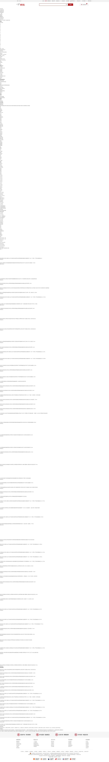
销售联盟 (58, 751)
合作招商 (35, 751)
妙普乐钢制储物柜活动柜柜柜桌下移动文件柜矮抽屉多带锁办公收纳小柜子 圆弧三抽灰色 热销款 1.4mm (17, 634)
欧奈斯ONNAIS (2, 49)
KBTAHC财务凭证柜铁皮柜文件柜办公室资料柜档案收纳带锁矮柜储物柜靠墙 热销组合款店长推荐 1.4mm (17, 385)
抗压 (1, 232)
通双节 (1, 234)
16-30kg (1, 220)
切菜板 (17, 731)
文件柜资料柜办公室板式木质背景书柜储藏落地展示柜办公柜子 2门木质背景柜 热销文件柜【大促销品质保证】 (18, 278)
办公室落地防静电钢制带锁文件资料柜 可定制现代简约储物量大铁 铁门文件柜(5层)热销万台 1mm (16, 434)
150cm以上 (2, 243)
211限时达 (35, 742)
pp (0, 107)
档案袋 (1, 89)
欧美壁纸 (11, 731)
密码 (1, 168)
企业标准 (1, 200)
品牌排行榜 (2, 11)
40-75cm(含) (2, 244)
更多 (1, 64)
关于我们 (22, 751)
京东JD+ (87, 747)
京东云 (59, 756)
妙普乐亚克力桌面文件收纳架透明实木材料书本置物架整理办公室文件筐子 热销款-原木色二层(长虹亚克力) (18, 328)
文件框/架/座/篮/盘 (3, 81)
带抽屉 (1, 229)
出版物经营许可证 (47, 754)
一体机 (1, 13)
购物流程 (17, 741)
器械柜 (1, 143)
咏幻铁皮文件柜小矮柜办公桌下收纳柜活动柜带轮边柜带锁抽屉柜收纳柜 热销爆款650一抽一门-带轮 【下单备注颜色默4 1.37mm (21, 516)
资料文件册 (40, 727)
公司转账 (52, 746)
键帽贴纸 (1, 16)
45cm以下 (1, 193)
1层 (0, 225)
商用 (1, 115)
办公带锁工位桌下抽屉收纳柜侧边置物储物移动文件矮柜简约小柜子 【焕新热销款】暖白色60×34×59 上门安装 (18, 303)
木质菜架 (5, 731)
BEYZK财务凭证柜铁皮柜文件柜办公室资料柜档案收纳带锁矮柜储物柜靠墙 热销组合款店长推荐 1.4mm (17, 347)
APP (1, 171)
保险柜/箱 (1, 103)
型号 (1, 731)
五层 (1, 128)
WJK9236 (26, 727)
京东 (24, 5)
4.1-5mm (1, 204)
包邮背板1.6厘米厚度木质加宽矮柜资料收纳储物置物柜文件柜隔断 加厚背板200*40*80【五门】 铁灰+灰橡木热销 (19, 652)
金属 (1, 135)
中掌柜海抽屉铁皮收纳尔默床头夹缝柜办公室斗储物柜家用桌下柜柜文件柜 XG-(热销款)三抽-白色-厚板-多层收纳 (19, 487)
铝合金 (1, 153)
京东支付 (55, 756)
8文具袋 (53, 727)
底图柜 (1, 136)
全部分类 (1, 8)
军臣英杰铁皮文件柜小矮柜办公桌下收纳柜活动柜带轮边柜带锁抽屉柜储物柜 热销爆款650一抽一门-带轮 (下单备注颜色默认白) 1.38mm (23, 358)
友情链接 (53, 751)
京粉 (40, 731)
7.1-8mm (1, 203)
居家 (1, 119)
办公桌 (1, 73)
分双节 (1, 235)
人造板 (1, 151)
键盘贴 (1, 15)
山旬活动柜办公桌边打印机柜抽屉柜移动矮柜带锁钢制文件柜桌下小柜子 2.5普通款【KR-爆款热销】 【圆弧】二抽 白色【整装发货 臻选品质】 (24, 413)
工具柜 (1, 74)
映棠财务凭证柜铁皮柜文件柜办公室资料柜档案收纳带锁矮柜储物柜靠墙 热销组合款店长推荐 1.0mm (17, 491)
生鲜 (29, 731)
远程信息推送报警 (3, 210)
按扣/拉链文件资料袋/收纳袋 (4, 85)
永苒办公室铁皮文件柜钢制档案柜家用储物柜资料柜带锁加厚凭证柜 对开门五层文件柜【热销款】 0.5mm (17, 262)
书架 (1, 95)
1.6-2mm (1, 213)
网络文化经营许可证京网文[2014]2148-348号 (58, 754)
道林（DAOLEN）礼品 (47, 727)
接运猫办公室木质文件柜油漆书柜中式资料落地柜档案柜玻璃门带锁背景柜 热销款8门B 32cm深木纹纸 (17, 539)
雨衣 (48, 731)
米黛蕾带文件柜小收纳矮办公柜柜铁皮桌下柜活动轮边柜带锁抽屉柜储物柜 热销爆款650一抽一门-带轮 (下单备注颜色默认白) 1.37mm (22, 707)
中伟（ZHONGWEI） (3, 52)
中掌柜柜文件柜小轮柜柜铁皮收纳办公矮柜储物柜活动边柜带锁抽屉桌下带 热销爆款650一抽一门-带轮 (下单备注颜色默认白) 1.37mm (22, 561)
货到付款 (52, 741)
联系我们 (26, 751)
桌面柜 (1, 142)
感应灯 (3, 731)
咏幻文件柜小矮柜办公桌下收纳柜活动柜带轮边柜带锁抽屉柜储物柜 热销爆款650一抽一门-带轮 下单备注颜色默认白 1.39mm (21, 556)
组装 (1, 233)
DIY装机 (87, 742)
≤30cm (1, 241)
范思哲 (8, 731)
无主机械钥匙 (2, 217)
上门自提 (35, 741)
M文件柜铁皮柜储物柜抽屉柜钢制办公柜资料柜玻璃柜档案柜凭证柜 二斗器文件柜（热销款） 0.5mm (17, 523)
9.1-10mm (1, 202)
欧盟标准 (1, 201)
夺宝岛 (87, 741)
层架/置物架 (2, 96)
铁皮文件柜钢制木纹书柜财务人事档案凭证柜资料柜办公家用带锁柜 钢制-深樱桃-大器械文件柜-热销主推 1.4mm (19, 594)
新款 (31, 731)
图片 (46, 731)
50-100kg (1, 218)
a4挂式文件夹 (2, 727)
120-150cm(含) (2, 242)
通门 (1, 236)
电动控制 (1, 224)
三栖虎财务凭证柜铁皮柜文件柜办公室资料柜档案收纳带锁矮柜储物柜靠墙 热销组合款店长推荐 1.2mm (17, 308)
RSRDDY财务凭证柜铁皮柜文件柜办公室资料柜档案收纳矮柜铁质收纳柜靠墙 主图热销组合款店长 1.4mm (18, 408)
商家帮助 (40, 751)
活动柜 (1, 69)
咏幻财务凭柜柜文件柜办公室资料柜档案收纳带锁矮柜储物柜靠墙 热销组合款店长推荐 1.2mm (15, 283)
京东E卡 (87, 745)
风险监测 (67, 751)
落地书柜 (1, 126)
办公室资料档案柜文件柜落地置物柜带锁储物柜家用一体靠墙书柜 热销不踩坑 (13, 381)
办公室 (1, 123)
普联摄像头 (2, 12)
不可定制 (1, 167)
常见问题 (17, 745)
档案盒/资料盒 (2, 90)
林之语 (1, 53)
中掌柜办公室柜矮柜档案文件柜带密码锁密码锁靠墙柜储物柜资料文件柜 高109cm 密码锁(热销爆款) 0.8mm (18, 422)
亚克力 (1, 187)
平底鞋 (36, 731)
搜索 (71, 4)
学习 (1, 121)
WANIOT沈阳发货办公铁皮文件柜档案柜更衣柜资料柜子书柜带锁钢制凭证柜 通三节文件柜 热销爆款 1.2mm (18, 365)
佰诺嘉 (1, 62)
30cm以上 (1, 240)
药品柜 (1, 77)
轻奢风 (1, 134)
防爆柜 (1, 145)
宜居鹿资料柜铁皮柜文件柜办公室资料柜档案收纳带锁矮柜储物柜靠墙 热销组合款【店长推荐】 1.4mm (17, 628)
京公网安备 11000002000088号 (36, 753)
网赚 (34, 731)
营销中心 (44, 751)
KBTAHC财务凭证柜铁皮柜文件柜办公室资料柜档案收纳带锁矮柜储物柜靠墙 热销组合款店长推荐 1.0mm (17, 404)
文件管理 (3, 20)
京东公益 (76, 751)
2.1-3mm (1, 212)
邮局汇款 (52, 745)
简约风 (1, 131)
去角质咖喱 (20, 731)
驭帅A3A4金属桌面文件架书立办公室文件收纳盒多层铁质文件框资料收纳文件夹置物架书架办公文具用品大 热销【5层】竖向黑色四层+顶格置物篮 (24, 287)
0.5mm (1, 177)
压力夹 (1, 86)
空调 (32, 731)
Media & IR (86, 751)
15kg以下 (1, 221)
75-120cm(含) (2, 245)
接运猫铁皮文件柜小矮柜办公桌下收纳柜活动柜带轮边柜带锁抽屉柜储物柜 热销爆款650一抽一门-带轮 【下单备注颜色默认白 (21, 258)
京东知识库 (2, 9)
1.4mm (1, 185)
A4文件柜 (1, 139)
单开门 (1, 196)
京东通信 (87, 746)
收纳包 (1, 14)
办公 (1, 113)
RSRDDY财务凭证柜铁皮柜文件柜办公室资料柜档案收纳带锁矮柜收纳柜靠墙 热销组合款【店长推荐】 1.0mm (18, 399)
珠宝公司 (1, 112)
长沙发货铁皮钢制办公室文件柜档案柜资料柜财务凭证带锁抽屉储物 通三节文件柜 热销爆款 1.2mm (16, 482)
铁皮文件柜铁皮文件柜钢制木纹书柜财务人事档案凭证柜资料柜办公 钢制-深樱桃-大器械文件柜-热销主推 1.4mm (19, 464)
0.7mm (1, 179)
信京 (1, 57)
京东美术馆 (2, 17)
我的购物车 (84, 4)
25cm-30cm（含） (3, 238)
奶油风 (1, 129)
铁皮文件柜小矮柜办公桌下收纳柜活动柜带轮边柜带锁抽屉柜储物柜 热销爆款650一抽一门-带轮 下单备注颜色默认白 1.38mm (21, 544)
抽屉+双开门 (2, 197)
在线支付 (52, 742)
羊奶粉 (14, 731)
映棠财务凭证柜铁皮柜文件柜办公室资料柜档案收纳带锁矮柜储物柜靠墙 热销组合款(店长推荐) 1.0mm (17, 390)
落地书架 (1, 138)
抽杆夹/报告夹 (2, 88)
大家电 (17, 746)
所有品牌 (1, 22)
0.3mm (1, 175)
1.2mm (1, 184)
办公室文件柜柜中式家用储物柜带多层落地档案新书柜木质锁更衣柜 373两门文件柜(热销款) (15, 478)
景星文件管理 (8, 727)
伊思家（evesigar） (3, 54)
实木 (1, 148)
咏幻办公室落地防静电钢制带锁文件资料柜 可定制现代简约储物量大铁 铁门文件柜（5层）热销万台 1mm (17, 341)
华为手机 (50, 731)
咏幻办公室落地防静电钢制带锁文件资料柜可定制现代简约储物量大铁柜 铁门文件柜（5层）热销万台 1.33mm (18, 292)
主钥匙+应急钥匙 (3, 208)
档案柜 (1, 144)
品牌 (42, 731)
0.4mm (1, 176)
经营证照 (68, 755)
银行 (1, 114)
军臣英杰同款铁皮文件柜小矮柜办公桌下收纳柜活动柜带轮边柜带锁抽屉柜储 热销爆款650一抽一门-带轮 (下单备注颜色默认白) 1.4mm (22, 351)
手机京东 (49, 751)
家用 (1, 118)
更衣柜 (1, 71)
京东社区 (62, 751)
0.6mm (1, 178)
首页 (1, 20)
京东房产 (54, 731)
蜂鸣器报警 (2, 211)
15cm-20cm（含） (3, 237)
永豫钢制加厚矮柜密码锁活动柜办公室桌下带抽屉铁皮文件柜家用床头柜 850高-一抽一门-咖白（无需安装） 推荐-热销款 (20, 696)
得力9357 (36, 727)
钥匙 (1, 169)
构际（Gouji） (2, 55)
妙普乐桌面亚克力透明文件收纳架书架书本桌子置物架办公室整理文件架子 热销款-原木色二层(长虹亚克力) (18, 318)
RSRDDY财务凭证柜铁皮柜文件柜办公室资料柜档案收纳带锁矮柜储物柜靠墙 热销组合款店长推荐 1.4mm (18, 581)
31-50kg (1, 219)
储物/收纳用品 (2, 97)
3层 (0, 226)
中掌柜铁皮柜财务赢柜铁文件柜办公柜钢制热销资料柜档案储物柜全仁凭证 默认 (13, 496)
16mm (1, 186)
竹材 (1, 154)
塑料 (1, 111)
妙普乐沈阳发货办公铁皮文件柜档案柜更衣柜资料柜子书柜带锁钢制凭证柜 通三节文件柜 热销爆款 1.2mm (17, 376)
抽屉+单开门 (2, 199)
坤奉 (1, 61)
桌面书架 (1, 137)
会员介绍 (17, 742)
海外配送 (35, 746)
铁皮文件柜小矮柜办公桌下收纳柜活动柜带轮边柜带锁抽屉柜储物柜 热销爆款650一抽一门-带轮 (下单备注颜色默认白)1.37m (21, 609)
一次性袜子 (26, 731)
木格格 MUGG (2, 58)
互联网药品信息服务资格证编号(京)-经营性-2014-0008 (59, 753)
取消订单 (69, 746)
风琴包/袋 (1, 87)
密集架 (1, 70)
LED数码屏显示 (2, 205)
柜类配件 (1, 101)
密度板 (1, 110)
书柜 (1, 99)
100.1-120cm (2, 195)
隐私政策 (71, 751)
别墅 (1, 122)
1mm (1, 183)
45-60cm (1, 194)
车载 (1, 120)
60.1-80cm (2, 192)
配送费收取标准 (36, 745)
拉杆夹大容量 (31, 727)
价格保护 (69, 742)
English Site (81, 751)
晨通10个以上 (17, 727)
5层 (0, 227)
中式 (1, 130)
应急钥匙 (1, 209)
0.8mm (1, 180)
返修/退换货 (70, 745)
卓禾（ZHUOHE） (3, 60)
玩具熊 (23, 731)
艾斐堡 (1, 56)
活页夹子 (12, 727)
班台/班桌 (1, 72)
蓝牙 (1, 172)
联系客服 (17, 747)
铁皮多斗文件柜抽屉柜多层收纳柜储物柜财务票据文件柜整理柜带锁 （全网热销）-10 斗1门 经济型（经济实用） (19, 576)
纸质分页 (22, 727)
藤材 (1, 147)
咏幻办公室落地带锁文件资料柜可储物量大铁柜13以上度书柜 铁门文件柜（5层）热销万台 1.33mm (16, 565)
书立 (1, 82)
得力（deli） (2, 48)
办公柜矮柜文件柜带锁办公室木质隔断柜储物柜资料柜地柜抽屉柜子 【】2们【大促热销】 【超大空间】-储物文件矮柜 (20, 507)
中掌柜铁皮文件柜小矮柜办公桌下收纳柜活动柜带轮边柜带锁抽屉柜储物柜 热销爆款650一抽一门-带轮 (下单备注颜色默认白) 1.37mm (22, 552)
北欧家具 (44, 731)
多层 (1, 127)
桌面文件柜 (2, 80)
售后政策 (69, 741)
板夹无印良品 (58, 727)
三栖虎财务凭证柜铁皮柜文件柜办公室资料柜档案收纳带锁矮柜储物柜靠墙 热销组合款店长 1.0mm (16, 686)
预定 (38, 731)
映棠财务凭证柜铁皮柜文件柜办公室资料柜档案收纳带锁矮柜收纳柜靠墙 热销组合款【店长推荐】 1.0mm (17, 571)
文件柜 (1, 66)
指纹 (1, 170)
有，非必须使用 (2, 216)
